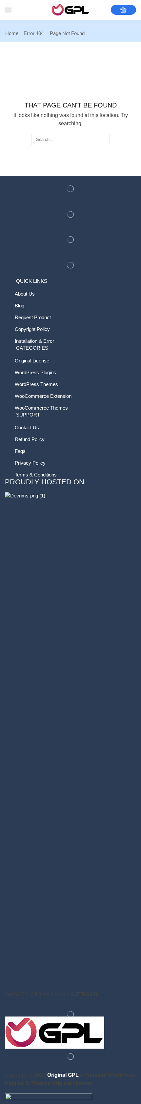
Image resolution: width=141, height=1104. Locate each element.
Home (11, 33)
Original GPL (63, 1075)
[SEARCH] (104, 139)
